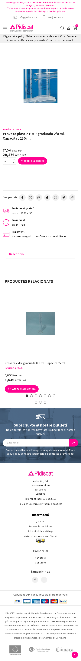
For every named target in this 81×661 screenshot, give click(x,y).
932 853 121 (50, 499)
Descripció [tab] (16, 254)
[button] (27, 395)
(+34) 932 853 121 (57, 17)
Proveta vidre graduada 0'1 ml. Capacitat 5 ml (35, 363)
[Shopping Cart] (75, 28)
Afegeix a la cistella (32, 161)
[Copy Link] (72, 197)
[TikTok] (47, 197)
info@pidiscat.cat (28, 17)
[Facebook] (22, 197)
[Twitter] (31, 197)
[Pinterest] (64, 197)
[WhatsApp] (55, 197)
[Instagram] (39, 197)
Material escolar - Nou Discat (40, 536)
